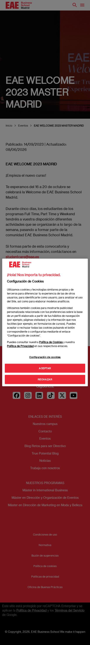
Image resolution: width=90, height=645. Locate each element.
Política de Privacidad (20, 345)
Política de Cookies (51, 342)
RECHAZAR (45, 379)
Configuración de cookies (45, 357)
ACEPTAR (45, 368)
